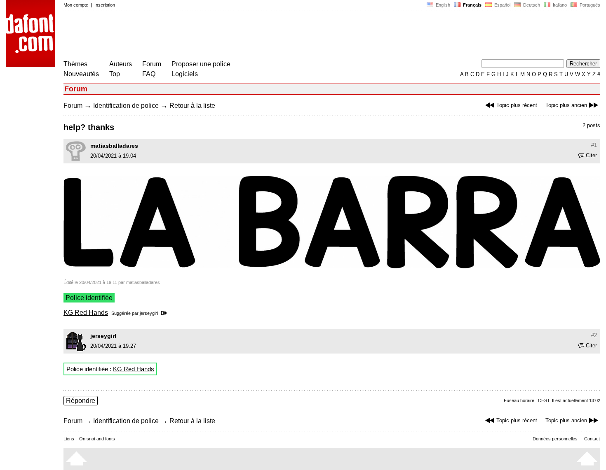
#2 (594, 335)
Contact (592, 438)
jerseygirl (149, 313)
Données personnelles (555, 438)
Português (588, 4)
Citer (591, 155)
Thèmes (75, 63)
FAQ (148, 73)
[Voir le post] (165, 313)
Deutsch (531, 4)
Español (502, 4)
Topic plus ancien (566, 105)
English (442, 4)
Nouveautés (81, 73)
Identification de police (126, 105)
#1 (594, 145)
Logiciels (184, 73)
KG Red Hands (85, 312)
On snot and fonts (97, 438)
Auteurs (120, 63)
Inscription (104, 4)
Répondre (80, 400)
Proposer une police (200, 63)
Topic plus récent (516, 105)
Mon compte (75, 4)
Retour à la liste (192, 105)
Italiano (559, 4)
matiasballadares (114, 145)
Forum (151, 63)
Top (114, 73)
